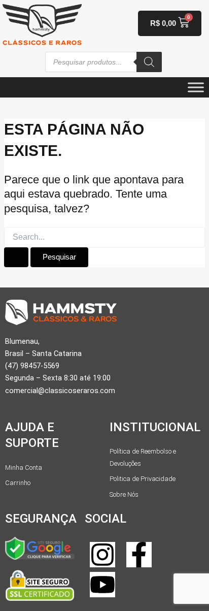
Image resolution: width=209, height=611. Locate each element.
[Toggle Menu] (196, 87)
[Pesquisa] (149, 62)
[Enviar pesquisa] (16, 257)
